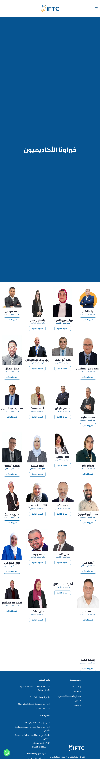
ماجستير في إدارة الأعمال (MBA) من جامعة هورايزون (32, 736)
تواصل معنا (76, 686)
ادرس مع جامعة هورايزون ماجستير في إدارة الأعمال (32, 728)
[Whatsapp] (7, 752)
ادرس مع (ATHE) (43, 708)
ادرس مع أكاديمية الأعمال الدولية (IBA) (34, 704)
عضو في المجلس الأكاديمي (69, 696)
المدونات (77, 705)
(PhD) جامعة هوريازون (41, 743)
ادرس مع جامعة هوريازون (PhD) (37, 722)
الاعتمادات (77, 691)
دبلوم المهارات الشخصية (36, 753)
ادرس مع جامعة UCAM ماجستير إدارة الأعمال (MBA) (35, 688)
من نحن (78, 700)
